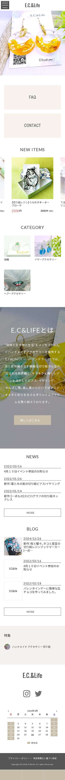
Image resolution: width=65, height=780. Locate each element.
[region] (32, 42)
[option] (32, 184)
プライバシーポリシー (19, 758)
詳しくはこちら (30, 420)
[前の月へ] (8, 710)
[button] (8, 179)
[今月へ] (18, 708)
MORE (30, 513)
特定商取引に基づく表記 (44, 758)
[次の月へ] (57, 710)
